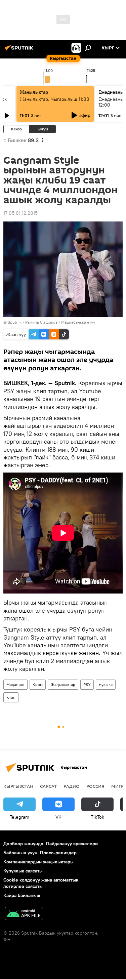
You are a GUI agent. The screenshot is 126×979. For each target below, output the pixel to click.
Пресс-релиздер (58, 853)
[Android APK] (24, 914)
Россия (95, 786)
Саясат (48, 786)
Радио (72, 786)
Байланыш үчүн (20, 853)
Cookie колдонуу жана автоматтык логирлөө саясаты (40, 883)
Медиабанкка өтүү (78, 322)
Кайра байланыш (21, 895)
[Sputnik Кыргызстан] (20, 50)
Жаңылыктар (63, 684)
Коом (38, 684)
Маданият (15, 684)
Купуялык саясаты (23, 871)
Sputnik (15, 322)
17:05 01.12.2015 (20, 213)
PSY (87, 684)
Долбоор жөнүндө (23, 844)
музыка (106, 684)
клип (10, 697)
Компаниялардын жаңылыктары (38, 862)
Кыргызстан (18, 786)
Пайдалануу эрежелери (72, 844)
